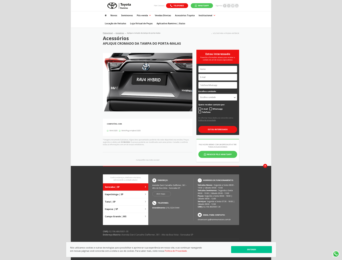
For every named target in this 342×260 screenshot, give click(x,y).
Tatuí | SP (110, 201)
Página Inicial (108, 33)
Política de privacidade (207, 120)
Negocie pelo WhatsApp (219, 154)
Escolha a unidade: (207, 91)
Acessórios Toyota (185, 15)
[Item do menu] (105, 15)
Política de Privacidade (176, 250)
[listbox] (217, 97)
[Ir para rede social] (224, 5)
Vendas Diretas (163, 15)
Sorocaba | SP (112, 186)
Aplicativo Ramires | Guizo (171, 23)
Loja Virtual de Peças (141, 23)
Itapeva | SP (111, 209)
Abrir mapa (160, 194)
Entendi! (251, 249)
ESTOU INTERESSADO (218, 129)
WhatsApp (203, 5)
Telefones (178, 5)
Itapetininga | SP (114, 194)
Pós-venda (142, 15)
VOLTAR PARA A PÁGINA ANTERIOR (226, 33)
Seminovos (127, 15)
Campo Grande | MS (115, 216)
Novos (113, 15)
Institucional (205, 15)
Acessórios (120, 33)
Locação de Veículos (115, 23)
